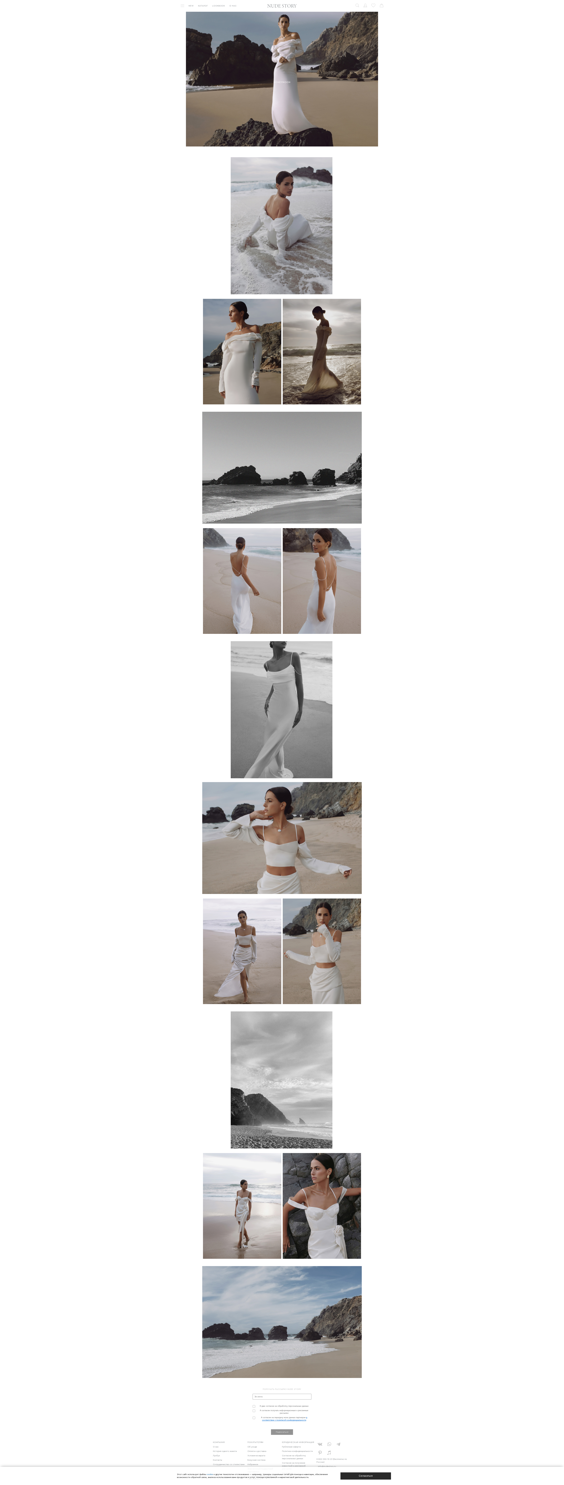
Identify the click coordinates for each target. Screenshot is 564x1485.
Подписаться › (282, 806)
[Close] (309, 672)
